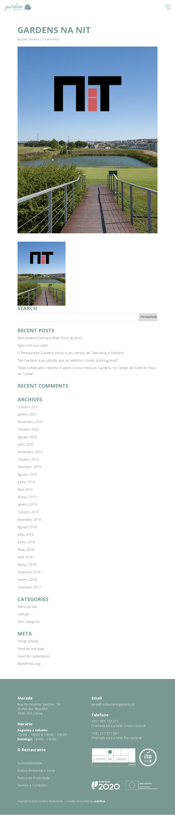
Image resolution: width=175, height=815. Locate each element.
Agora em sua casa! (32, 345)
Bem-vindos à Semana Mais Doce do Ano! (50, 338)
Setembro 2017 (29, 587)
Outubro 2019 (28, 459)
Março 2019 (27, 497)
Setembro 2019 (29, 466)
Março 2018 (27, 564)
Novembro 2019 (30, 452)
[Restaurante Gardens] (17, 10)
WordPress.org (29, 663)
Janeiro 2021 (27, 414)
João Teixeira (30, 39)
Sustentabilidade (30, 763)
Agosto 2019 (27, 474)
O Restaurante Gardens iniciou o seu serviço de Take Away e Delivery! (70, 353)
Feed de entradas (31, 648)
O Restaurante (32, 749)
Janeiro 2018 (27, 579)
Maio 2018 (26, 549)
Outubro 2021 (28, 407)
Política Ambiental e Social (36, 770)
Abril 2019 (25, 489)
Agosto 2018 (27, 527)
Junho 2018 (26, 542)
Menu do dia (27, 606)
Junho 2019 (26, 482)
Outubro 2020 (28, 429)
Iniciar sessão (28, 641)
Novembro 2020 (30, 421)
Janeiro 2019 (27, 504)
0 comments (51, 39)
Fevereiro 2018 (29, 572)
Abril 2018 (25, 557)
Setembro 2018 (29, 519)
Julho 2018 (26, 534)
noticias (23, 614)
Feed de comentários (34, 656)
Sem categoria (28, 621)
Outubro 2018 (28, 512)
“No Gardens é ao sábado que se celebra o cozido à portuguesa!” (68, 360)
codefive (99, 801)
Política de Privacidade (34, 778)
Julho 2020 (26, 444)
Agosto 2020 (27, 437)
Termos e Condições (33, 785)
